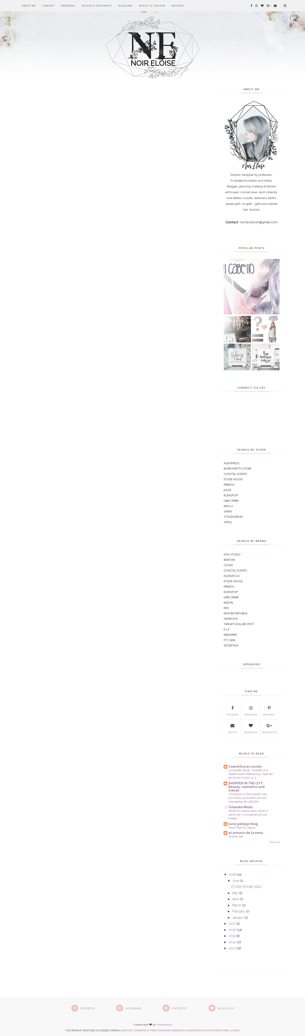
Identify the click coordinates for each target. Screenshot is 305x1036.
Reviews (177, 5)
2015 (232, 936)
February (238, 911)
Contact (48, 5)
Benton (229, 560)
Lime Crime (231, 501)
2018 (232, 874)
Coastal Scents (235, 474)
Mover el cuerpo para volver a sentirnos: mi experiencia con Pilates (248, 814)
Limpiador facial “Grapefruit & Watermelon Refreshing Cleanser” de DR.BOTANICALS (251, 774)
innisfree (230, 635)
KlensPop (231, 495)
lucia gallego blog (243, 824)
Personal (68, 5)
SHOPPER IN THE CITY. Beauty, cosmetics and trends (246, 786)
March (236, 905)
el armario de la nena (245, 833)
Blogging (125, 5)
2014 (232, 942)
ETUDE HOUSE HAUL (246, 887)
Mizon (228, 603)
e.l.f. (227, 629)
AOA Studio (232, 554)
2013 (232, 948)
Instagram (250, 714)
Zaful (228, 522)
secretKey (231, 645)
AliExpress (232, 463)
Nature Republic (236, 613)
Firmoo (229, 485)
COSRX (228, 565)
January (237, 917)
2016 (232, 930)
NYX (226, 608)
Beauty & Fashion (152, 5)
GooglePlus (269, 732)
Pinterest (269, 714)
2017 (232, 923)
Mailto (232, 732)
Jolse (227, 490)
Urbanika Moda (240, 807)
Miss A (228, 506)
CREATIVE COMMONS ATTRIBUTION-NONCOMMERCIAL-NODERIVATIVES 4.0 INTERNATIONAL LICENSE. (180, 1030)
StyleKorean (233, 517)
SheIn (228, 511)
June (235, 881)
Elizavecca (232, 576)
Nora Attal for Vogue (241, 827)
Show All (275, 842)
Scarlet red (235, 836)
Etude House (233, 479)
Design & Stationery (97, 5)
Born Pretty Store (238, 468)
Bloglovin (250, 732)
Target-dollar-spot (239, 624)
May (235, 893)
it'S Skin (229, 640)
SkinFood (231, 619)
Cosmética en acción (245, 766)
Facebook (232, 714)
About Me (29, 5)
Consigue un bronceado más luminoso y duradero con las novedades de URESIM (247, 798)
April (235, 899)
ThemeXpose (164, 1024)
